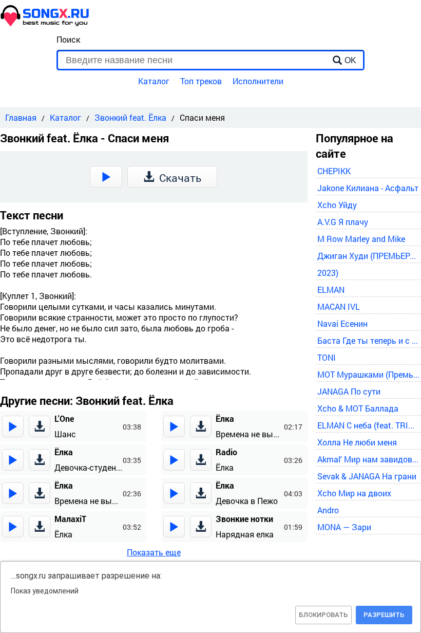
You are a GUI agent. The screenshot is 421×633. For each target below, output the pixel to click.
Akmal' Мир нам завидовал (368, 459)
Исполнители (258, 81)
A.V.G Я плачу (342, 221)
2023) (327, 272)
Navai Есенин (342, 323)
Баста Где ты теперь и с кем (368, 340)
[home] (45, 23)
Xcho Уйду (337, 204)
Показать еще (154, 552)
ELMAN (331, 289)
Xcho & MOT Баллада (357, 408)
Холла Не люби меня (357, 442)
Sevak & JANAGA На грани (366, 476)
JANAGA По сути (348, 391)
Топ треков (201, 81)
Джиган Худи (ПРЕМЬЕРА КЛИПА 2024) (368, 255)
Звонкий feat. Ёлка (130, 117)
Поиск (68, 39)
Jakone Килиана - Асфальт (367, 187)
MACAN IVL (338, 306)
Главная (20, 117)
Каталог (153, 81)
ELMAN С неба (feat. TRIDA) (368, 425)
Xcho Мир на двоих (354, 493)
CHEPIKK (334, 170)
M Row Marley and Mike (361, 238)
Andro (328, 510)
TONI (326, 357)
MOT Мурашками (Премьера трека (368, 374)
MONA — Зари (344, 527)
